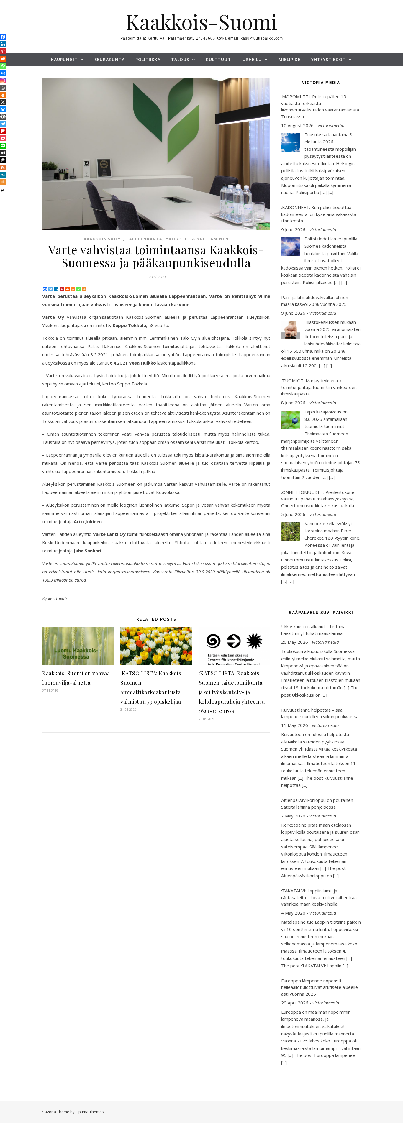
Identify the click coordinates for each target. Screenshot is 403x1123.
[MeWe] (3, 175)
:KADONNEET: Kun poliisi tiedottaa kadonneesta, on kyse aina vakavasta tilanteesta (318, 214)
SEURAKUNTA (109, 59)
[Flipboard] (3, 131)
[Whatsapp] (78, 289)
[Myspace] (3, 153)
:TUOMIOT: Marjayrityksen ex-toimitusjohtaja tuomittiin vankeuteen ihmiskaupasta (319, 387)
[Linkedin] (56, 289)
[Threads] (3, 160)
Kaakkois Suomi (103, 239)
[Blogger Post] (3, 88)
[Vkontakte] (3, 73)
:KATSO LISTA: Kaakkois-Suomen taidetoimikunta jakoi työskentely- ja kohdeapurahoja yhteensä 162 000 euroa (232, 692)
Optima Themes (90, 1111)
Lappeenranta (144, 239)
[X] (3, 102)
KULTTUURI (219, 59)
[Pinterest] (62, 289)
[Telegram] (3, 124)
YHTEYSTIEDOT (328, 59)
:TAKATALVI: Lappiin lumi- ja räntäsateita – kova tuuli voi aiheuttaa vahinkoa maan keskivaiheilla (319, 897)
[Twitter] (50, 289)
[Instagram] (3, 80)
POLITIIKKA (147, 59)
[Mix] (73, 289)
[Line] (3, 146)
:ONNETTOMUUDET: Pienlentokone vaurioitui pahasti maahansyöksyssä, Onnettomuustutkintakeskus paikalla (318, 498)
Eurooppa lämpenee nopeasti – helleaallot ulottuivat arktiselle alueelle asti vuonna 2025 (319, 987)
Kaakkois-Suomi (201, 21)
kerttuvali (57, 598)
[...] (330, 192)
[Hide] (2, 190)
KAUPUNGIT (64, 59)
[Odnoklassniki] (3, 95)
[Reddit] (67, 289)
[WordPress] (3, 117)
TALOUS (180, 59)
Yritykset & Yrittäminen (197, 239)
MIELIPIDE (290, 59)
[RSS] (3, 167)
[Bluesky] (3, 109)
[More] (84, 289)
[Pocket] (3, 138)
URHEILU (252, 59)
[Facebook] (45, 289)
